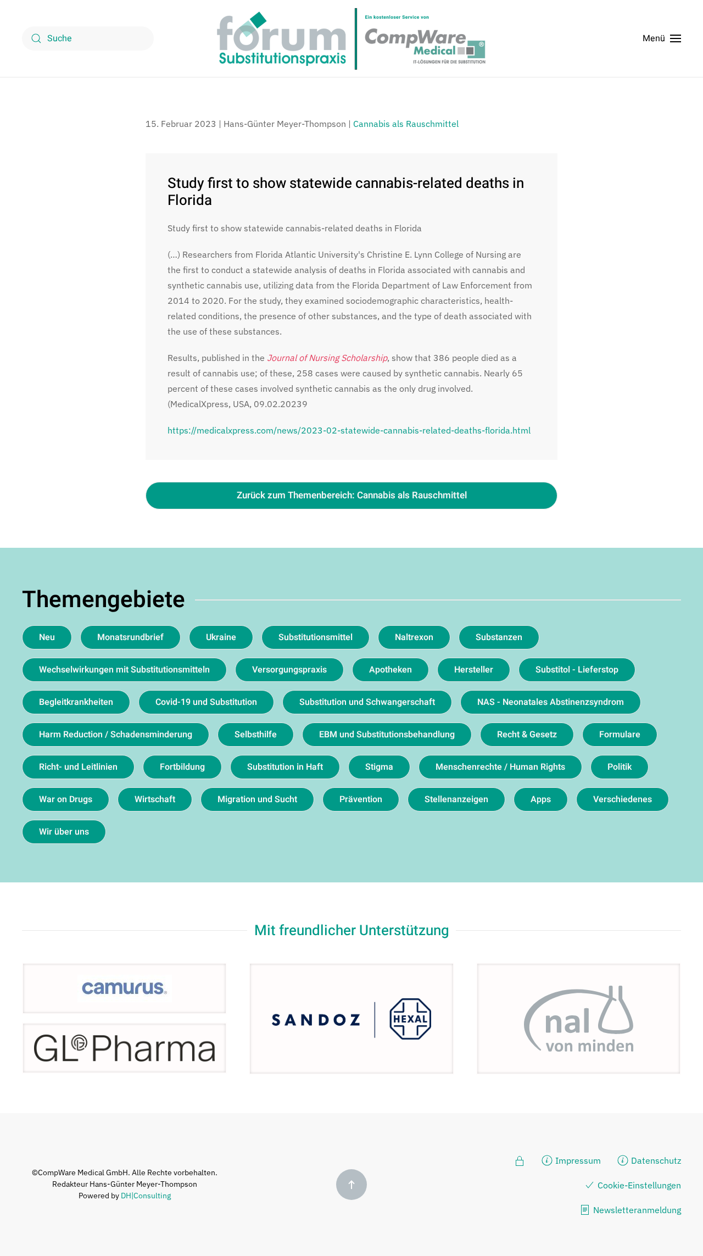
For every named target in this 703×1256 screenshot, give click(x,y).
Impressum (578, 1160)
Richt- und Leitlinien (78, 767)
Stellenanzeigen (456, 799)
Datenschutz (656, 1160)
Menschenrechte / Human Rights (500, 767)
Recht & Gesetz (527, 734)
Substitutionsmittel (315, 637)
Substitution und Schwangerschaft (367, 702)
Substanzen (499, 637)
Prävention (360, 799)
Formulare (619, 734)
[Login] (519, 1159)
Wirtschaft (155, 799)
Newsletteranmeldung (637, 1209)
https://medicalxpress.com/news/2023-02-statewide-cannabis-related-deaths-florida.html (349, 430)
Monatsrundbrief (130, 637)
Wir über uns (64, 831)
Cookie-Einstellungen (639, 1185)
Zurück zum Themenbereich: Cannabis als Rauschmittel (352, 495)
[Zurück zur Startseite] (351, 38)
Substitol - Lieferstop (576, 669)
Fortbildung (182, 767)
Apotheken (390, 669)
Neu (47, 637)
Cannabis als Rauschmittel (406, 123)
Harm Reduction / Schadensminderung (115, 734)
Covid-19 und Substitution (206, 702)
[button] (662, 38)
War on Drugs (65, 799)
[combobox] (88, 38)
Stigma (379, 767)
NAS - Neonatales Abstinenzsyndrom (550, 702)
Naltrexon (414, 637)
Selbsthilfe (256, 734)
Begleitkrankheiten (76, 702)
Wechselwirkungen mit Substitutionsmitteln (124, 669)
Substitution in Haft (285, 767)
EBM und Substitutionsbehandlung (387, 734)
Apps (541, 799)
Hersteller (473, 669)
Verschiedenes (622, 799)
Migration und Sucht (257, 799)
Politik (619, 767)
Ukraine (221, 637)
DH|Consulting (146, 1196)
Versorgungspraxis (289, 669)
